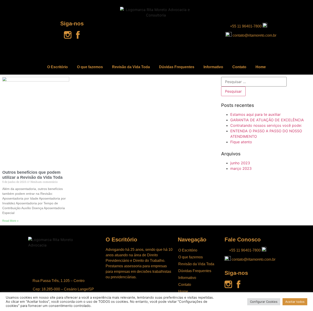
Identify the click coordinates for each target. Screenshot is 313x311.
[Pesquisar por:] (254, 82)
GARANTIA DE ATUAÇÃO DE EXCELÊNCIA (267, 120)
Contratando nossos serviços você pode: (266, 125)
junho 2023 (240, 163)
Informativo (213, 67)
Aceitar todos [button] (295, 301)
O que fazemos (90, 67)
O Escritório (57, 67)
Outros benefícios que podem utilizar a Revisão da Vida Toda (32, 175)
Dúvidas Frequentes (176, 67)
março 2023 (241, 168)
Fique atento (241, 142)
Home (260, 67)
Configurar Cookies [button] (263, 301)
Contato (239, 67)
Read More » (10, 220)
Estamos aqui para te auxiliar (255, 114)
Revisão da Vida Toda (131, 67)
